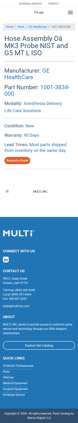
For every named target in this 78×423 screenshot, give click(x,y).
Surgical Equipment (15, 389)
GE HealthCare (37, 27)
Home (9, 27)
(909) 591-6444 (21, 294)
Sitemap (8, 377)
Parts (21, 27)
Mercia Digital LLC (39, 418)
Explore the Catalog (39, 345)
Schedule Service (30, 3)
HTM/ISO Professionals (18, 366)
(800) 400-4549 (25, 290)
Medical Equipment (15, 383)
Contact (53, 3)
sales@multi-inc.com (16, 306)
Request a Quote (17, 160)
